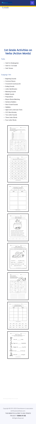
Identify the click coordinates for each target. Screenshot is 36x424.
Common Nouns (10, 81)
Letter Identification (11, 89)
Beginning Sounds (10, 79)
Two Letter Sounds (11, 115)
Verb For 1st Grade (11, 65)
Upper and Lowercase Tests (13, 110)
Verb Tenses (9, 68)
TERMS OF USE (21, 415)
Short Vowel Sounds (11, 104)
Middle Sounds (9, 94)
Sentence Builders (10, 102)
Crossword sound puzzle (13, 84)
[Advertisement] (18, 28)
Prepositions (9, 97)
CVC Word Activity (11, 112)
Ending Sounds (9, 86)
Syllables (8, 107)
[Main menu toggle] (32, 3)
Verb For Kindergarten (12, 63)
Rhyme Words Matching (12, 99)
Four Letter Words (10, 120)
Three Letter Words (11, 117)
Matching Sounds (10, 91)
